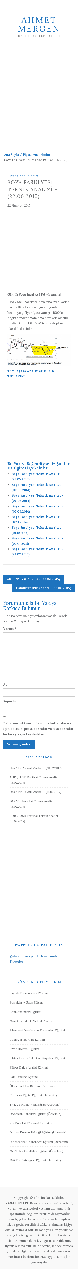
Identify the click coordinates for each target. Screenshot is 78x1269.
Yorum (9, 629)
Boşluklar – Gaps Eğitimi (26, 1002)
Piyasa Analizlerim (22, 176)
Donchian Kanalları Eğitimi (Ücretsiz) (35, 1114)
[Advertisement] (39, 98)
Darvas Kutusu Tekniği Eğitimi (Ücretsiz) (38, 1132)
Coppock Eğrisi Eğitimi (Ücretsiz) (33, 1095)
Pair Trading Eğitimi (24, 1077)
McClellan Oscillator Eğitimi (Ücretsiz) (36, 1151)
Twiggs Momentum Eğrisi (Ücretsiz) (35, 1104)
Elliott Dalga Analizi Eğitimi (29, 1067)
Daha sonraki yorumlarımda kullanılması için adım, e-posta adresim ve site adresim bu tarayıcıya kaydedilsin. (38, 728)
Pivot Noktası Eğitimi (24, 1049)
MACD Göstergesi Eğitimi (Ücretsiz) (35, 1160)
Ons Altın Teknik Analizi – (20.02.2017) (36, 768)
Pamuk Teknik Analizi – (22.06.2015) (43, 588)
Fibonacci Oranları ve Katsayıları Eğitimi (37, 1030)
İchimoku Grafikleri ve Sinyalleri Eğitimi (37, 1058)
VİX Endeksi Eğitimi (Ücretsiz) (31, 1123)
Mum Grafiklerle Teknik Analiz (31, 1021)
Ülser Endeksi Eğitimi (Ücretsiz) (32, 1086)
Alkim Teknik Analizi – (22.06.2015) (33, 579)
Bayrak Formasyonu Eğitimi (29, 993)
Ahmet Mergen (39, 24)
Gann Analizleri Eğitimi (25, 1012)
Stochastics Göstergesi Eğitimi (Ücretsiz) (39, 1142)
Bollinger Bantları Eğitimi (27, 1039)
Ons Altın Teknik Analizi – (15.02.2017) (35, 792)
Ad (5, 684)
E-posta (9, 701)
